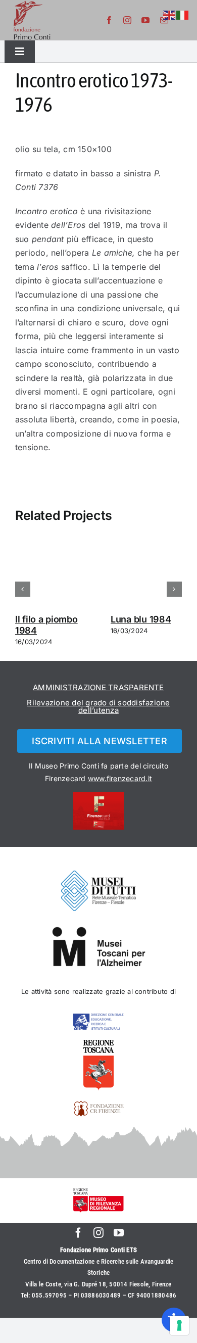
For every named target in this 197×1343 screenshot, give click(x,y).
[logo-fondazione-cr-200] (98, 1104)
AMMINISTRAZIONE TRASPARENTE (98, 687)
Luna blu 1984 (141, 619)
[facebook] (109, 20)
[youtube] (145, 20)
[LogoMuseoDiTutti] (98, 875)
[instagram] (127, 20)
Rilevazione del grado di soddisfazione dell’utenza (98, 706)
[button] (22, 589)
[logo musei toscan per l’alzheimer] (98, 930)
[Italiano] (182, 14)
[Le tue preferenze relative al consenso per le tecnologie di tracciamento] (179, 1325)
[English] (169, 14)
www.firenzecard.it (120, 778)
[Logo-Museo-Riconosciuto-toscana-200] (98, 1192)
